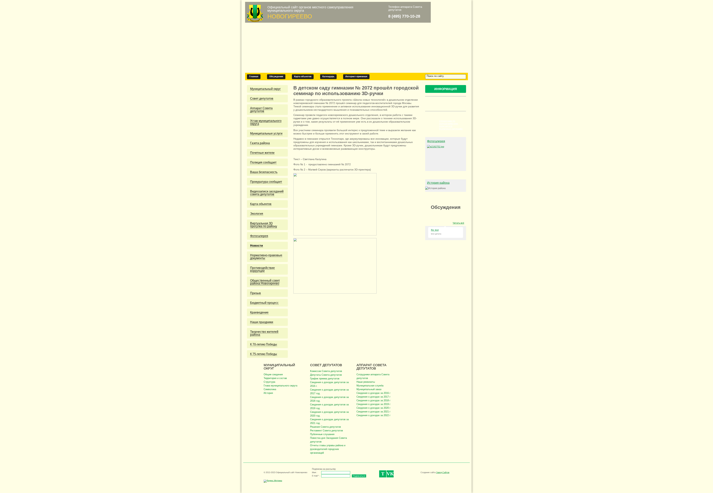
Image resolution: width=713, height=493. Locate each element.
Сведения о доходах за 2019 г (373, 404)
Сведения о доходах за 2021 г (373, 411)
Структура (269, 381)
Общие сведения (273, 374)
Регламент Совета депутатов (326, 430)
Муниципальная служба (369, 385)
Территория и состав (275, 378)
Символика (270, 389)
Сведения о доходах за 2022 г (373, 415)
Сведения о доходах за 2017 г (373, 396)
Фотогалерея (436, 141)
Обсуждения (276, 76)
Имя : (314, 472)
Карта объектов (302, 76)
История (268, 393)
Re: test (435, 230)
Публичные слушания (322, 434)
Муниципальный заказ (368, 389)
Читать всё (458, 223)
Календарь (328, 76)
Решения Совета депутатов (325, 426)
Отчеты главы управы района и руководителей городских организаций (327, 449)
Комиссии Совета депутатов (326, 371)
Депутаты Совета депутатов (326, 374)
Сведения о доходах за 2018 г (373, 400)
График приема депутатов (324, 378)
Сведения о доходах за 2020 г (373, 407)
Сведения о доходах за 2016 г (373, 393)
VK (390, 473)
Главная (253, 76)
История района (438, 182)
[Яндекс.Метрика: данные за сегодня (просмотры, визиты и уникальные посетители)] (273, 481)
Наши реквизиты (365, 381)
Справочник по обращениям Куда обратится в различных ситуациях (451, 125)
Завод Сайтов (442, 472)
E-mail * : (316, 476)
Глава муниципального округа (280, 385)
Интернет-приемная (356, 76)
